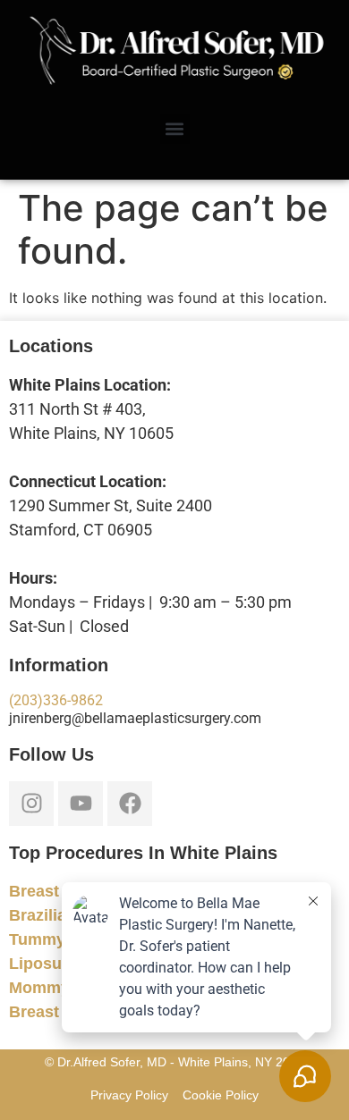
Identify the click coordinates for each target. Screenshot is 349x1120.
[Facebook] (129, 803)
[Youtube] (80, 803)
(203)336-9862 (56, 700)
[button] (175, 129)
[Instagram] (31, 803)
